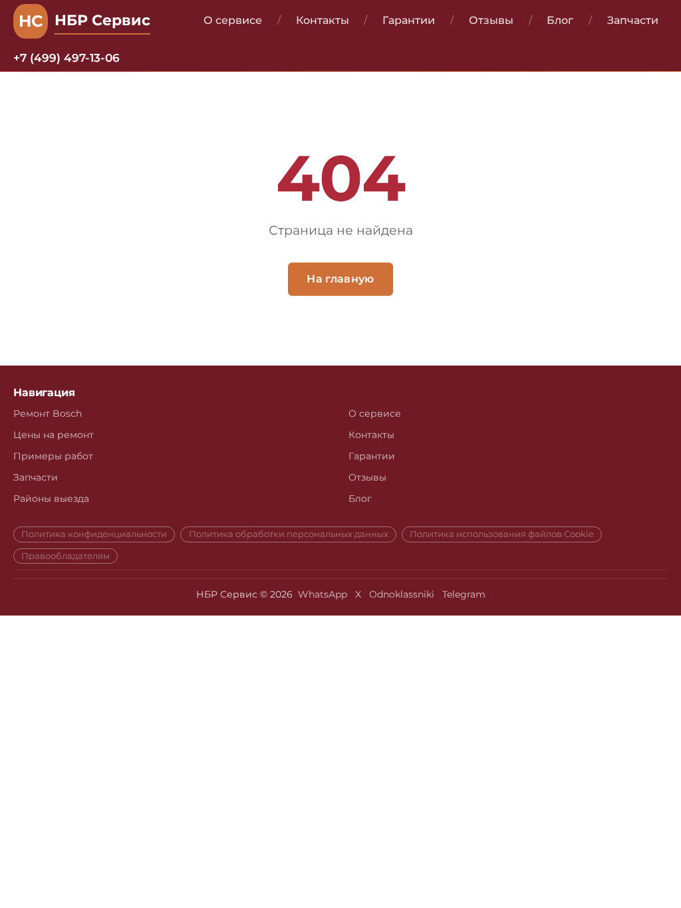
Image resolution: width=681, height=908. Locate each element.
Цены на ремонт (53, 435)
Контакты (322, 20)
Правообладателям (65, 556)
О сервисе (233, 20)
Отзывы (491, 20)
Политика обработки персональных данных (288, 535)
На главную (340, 279)
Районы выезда (51, 499)
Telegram (463, 594)
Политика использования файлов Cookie (502, 535)
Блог (560, 20)
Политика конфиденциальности (94, 535)
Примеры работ (53, 456)
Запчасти (632, 20)
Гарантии (408, 20)
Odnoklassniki (401, 594)
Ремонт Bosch (47, 413)
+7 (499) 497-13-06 (66, 57)
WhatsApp (322, 594)
